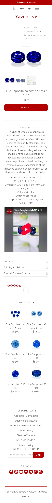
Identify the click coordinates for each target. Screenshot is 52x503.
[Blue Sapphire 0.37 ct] (36, 349)
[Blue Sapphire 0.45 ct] (15, 379)
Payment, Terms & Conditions (26, 425)
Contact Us (32, 415)
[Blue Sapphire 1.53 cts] (36, 379)
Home (26, 28)
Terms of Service (26, 435)
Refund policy (25, 445)
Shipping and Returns (26, 420)
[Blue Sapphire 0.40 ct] (15, 349)
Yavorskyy (26, 16)
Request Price (26, 107)
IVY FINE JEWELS (26, 440)
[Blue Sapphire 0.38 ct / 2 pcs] (36, 319)
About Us (19, 415)
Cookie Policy (26, 430)
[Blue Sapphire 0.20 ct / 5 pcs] (15, 319)
